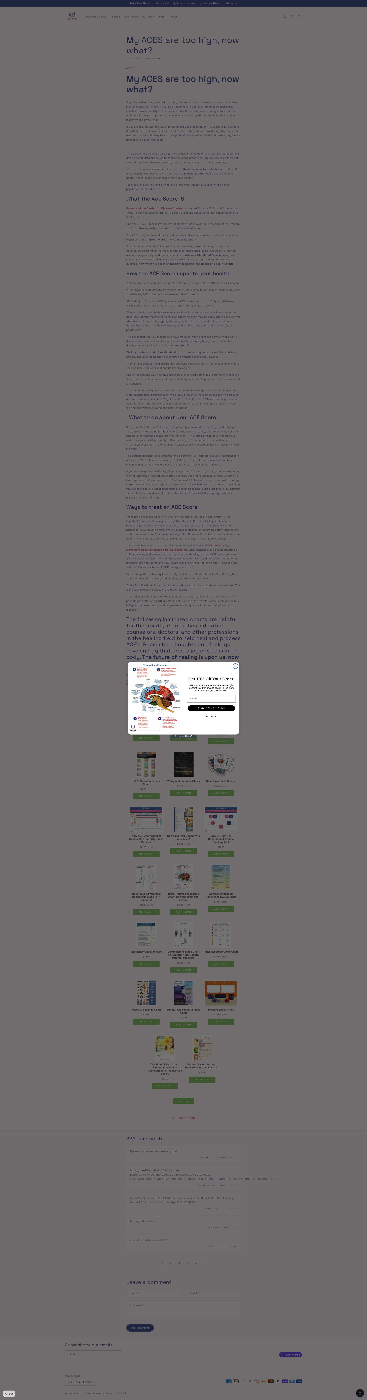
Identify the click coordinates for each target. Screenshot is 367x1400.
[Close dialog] (235, 666)
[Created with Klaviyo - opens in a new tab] (183, 736)
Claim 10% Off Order (211, 708)
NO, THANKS (211, 717)
